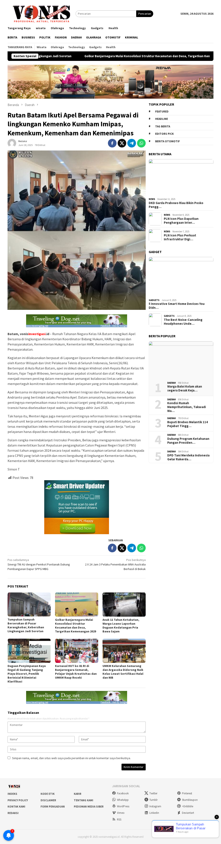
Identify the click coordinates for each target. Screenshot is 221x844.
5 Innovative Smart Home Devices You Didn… (177, 306)
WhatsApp (123, 800)
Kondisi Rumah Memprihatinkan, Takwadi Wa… (186, 407)
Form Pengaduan (53, 806)
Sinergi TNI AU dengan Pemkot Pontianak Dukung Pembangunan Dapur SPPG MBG (39, 564)
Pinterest (187, 793)
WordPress (123, 806)
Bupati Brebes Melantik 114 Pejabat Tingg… (187, 424)
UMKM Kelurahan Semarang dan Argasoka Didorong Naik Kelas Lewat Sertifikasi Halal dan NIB (123, 671)
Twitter (153, 793)
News (152, 199)
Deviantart (188, 813)
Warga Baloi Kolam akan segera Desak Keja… (184, 388)
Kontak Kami (16, 806)
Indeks (12, 794)
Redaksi (13, 813)
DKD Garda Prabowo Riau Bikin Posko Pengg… (176, 205)
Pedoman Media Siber (89, 806)
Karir (77, 794)
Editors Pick (164, 134)
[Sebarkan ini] (112, 143)
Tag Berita (162, 126)
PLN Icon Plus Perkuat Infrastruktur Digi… (180, 237)
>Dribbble (187, 806)
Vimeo (121, 813)
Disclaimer (48, 800)
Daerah (171, 382)
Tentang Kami (83, 800)
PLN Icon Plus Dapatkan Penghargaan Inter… (181, 221)
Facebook (123, 793)
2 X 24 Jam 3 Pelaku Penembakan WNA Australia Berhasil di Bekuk (115, 564)
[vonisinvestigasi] (42, 13)
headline (161, 119)
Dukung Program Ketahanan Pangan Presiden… (188, 441)
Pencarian (144, 14)
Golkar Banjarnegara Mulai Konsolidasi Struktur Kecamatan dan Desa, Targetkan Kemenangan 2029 (124, 56)
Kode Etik (48, 794)
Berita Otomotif (167, 141)
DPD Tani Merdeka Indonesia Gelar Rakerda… (188, 457)
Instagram (155, 806)
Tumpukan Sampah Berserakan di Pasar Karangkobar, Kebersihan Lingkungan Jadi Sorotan (26, 625)
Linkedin (154, 813)
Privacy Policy (18, 800)
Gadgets (154, 300)
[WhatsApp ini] (141, 143)
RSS (119, 819)
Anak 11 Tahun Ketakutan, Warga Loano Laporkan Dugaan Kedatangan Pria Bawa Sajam (121, 625)
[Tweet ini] (122, 143)
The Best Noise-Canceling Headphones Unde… (183, 322)
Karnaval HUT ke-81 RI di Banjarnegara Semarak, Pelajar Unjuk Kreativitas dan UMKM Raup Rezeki (76, 671)
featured (162, 111)
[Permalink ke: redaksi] (12, 143)
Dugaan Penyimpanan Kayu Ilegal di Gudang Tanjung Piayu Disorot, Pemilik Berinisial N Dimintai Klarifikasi (27, 673)
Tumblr (153, 800)
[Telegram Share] (131, 143)
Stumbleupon (190, 800)
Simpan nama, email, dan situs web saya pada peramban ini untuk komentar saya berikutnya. (71, 758)
